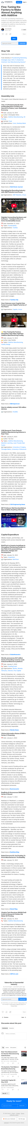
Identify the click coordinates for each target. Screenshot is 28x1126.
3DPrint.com (14, 974)
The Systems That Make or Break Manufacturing (10, 1068)
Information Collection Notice (17, 1004)
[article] (14, 1057)
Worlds (15, 668)
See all (4, 1093)
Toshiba (15, 227)
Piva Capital (17, 670)
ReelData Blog (14, 852)
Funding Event (12, 666)
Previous (6, 1017)
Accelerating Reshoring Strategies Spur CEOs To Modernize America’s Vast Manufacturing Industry (14, 60)
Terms (22, 1113)
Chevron (10, 670)
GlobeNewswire (15, 654)
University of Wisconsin (19, 449)
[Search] (25, 1047)
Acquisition (11, 557)
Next (23, 1017)
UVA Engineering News (17, 504)
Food (10, 121)
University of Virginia (19, 447)
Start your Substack (10, 1119)
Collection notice (14, 1115)
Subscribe (19, 2)
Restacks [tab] (11, 1028)
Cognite (15, 309)
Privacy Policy (14, 1006)
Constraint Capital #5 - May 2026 (8, 1081)
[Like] (2, 34)
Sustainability (12, 225)
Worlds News (14, 730)
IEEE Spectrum (15, 404)
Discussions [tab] (13, 1047)
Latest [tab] (7, 1047)
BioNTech (16, 559)
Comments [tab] (5, 1028)
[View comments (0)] (6, 34)
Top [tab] (3, 1047)
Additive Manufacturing (15, 117)
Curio (14, 123)
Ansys (24, 195)
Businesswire (14, 789)
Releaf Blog (13, 909)
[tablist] (8, 1028)
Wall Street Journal (16, 187)
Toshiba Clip (14, 300)
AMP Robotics (17, 195)
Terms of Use (21, 1002)
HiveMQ (15, 412)
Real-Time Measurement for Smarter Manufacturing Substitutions (10, 1053)
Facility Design (5, 344)
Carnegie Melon (6, 449)
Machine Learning (6, 443)
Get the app (22, 1119)
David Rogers (8, 28)
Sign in (24, 2)
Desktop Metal (21, 123)
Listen (24, 29)
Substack (6, 1122)
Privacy (18, 1113)
